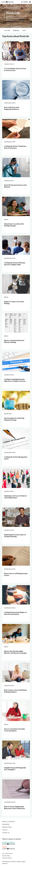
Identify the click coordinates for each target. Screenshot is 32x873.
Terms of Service (7, 858)
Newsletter (5, 824)
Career (24, 30)
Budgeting (16, 30)
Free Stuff (7, 30)
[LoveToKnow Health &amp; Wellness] (8, 843)
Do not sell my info (7, 853)
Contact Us (6, 832)
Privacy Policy (6, 855)
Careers (4, 830)
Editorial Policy (7, 827)
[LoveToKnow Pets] (8, 847)
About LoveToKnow (8, 821)
